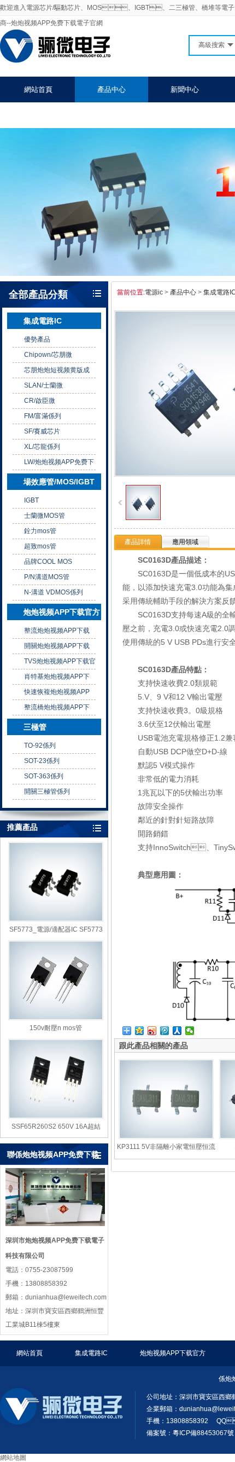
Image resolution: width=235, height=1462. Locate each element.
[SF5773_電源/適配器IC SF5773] (55, 882)
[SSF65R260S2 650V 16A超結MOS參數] (55, 1079)
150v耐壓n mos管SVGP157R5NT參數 (56, 1028)
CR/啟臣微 (39, 400)
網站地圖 (13, 1457)
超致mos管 (40, 546)
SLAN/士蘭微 (43, 385)
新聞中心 (185, 89)
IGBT (31, 500)
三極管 (35, 727)
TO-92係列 (40, 745)
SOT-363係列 (43, 776)
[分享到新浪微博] (152, 1030)
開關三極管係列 (47, 791)
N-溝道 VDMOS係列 (53, 592)
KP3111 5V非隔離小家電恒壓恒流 (166, 1147)
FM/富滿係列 (42, 416)
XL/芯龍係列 (42, 446)
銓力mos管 (40, 531)
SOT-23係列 (42, 761)
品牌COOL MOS (48, 561)
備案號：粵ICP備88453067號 (190, 1433)
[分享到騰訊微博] (164, 1030)
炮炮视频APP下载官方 (62, 612)
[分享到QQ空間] (139, 1030)
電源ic (154, 292)
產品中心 (111, 89)
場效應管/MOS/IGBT (59, 481)
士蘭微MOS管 (44, 515)
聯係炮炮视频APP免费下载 (66, 115)
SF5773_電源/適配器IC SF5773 (56, 929)
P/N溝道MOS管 (46, 577)
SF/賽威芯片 (42, 431)
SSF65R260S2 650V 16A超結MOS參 (56, 1127)
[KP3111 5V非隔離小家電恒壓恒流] (166, 1099)
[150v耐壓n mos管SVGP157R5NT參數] (55, 980)
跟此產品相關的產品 (153, 1045)
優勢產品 (37, 339)
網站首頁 (38, 89)
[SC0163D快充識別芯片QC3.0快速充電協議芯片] (143, 518)
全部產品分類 (38, 294)
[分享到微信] (190, 1030)
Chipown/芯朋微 (48, 355)
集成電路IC (43, 320)
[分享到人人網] (177, 1030)
